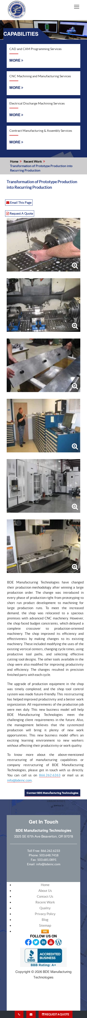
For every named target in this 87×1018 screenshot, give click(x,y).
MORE (15, 60)
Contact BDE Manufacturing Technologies (52, 792)
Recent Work (33, 161)
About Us (45, 891)
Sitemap (45, 925)
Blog (45, 920)
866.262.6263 (49, 775)
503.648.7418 (48, 855)
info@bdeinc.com (19, 780)
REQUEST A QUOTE (57, 1014)
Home (14, 161)
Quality (45, 908)
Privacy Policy (45, 914)
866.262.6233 (50, 851)
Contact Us (45, 896)
